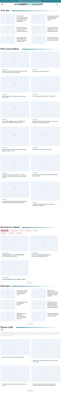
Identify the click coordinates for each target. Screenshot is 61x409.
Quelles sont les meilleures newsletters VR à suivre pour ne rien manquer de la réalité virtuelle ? (52, 293)
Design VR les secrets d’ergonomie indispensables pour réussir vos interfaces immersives (22, 316)
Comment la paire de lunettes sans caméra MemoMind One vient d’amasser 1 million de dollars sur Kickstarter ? (52, 305)
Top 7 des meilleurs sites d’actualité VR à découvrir (44, 96)
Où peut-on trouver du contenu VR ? (41, 71)
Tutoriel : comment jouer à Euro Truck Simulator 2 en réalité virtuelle (52, 315)
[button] (2, 4)
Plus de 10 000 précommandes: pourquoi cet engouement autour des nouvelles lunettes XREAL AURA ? (22, 19)
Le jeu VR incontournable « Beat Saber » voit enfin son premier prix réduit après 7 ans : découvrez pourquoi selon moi (14, 176)
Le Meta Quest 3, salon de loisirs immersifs (42, 149)
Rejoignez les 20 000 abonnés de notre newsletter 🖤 (30, 1)
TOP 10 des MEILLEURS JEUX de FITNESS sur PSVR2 (13, 279)
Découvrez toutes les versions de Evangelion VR (13, 357)
